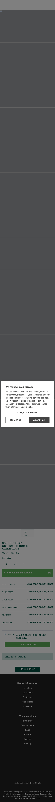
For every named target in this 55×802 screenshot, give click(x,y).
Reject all (15, 419)
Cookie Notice (27, 407)
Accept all (39, 419)
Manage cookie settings (27, 412)
